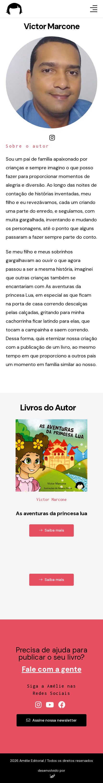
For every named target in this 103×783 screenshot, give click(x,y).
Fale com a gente (51, 669)
